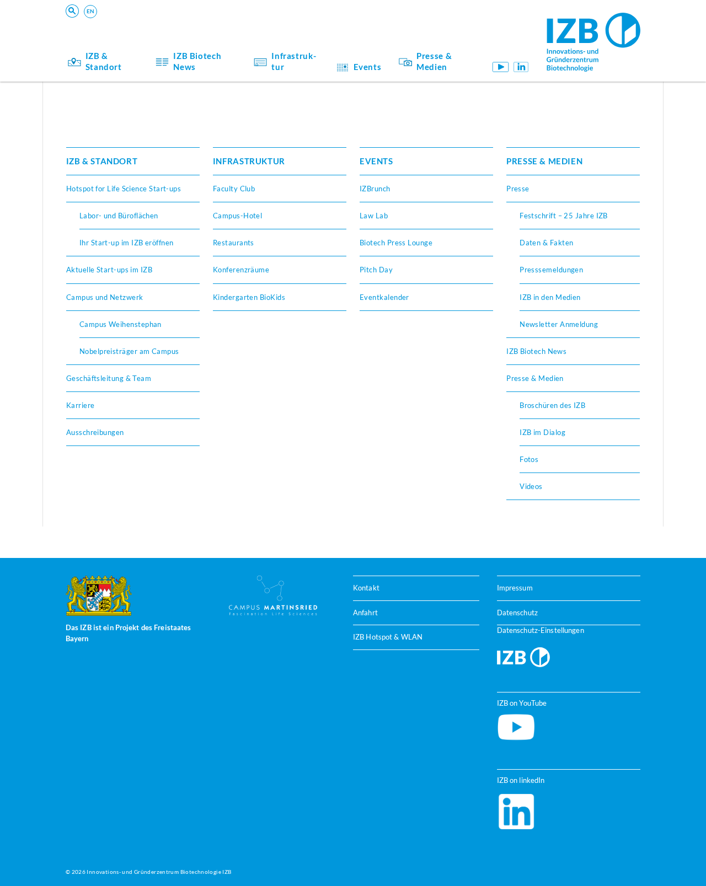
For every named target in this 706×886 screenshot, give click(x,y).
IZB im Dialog (542, 432)
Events (368, 67)
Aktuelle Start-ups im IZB (109, 269)
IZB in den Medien (550, 297)
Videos (531, 486)
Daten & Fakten (546, 242)
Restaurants (233, 242)
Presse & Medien (434, 61)
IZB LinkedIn (521, 67)
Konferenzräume (241, 269)
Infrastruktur (293, 61)
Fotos (529, 459)
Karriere (80, 405)
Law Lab (374, 215)
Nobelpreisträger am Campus (129, 351)
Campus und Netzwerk (104, 297)
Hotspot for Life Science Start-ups (123, 188)
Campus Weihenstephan (120, 324)
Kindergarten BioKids (249, 297)
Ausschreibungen (95, 432)
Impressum (515, 587)
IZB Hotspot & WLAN (387, 636)
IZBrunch (375, 188)
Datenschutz (517, 612)
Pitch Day (376, 269)
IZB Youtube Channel (500, 67)
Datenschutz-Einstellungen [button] (540, 630)
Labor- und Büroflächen (118, 215)
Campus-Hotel (237, 215)
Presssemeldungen (551, 269)
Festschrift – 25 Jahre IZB (564, 215)
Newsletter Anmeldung (559, 324)
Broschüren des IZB (552, 405)
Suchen (237, 25)
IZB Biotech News (197, 61)
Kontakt (366, 587)
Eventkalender (384, 297)
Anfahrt (365, 612)
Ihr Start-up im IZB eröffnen (126, 242)
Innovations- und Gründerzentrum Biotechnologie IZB (159, 871)
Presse (518, 188)
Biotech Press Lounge (396, 242)
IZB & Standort (103, 61)
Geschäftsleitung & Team (109, 378)
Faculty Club (234, 188)
